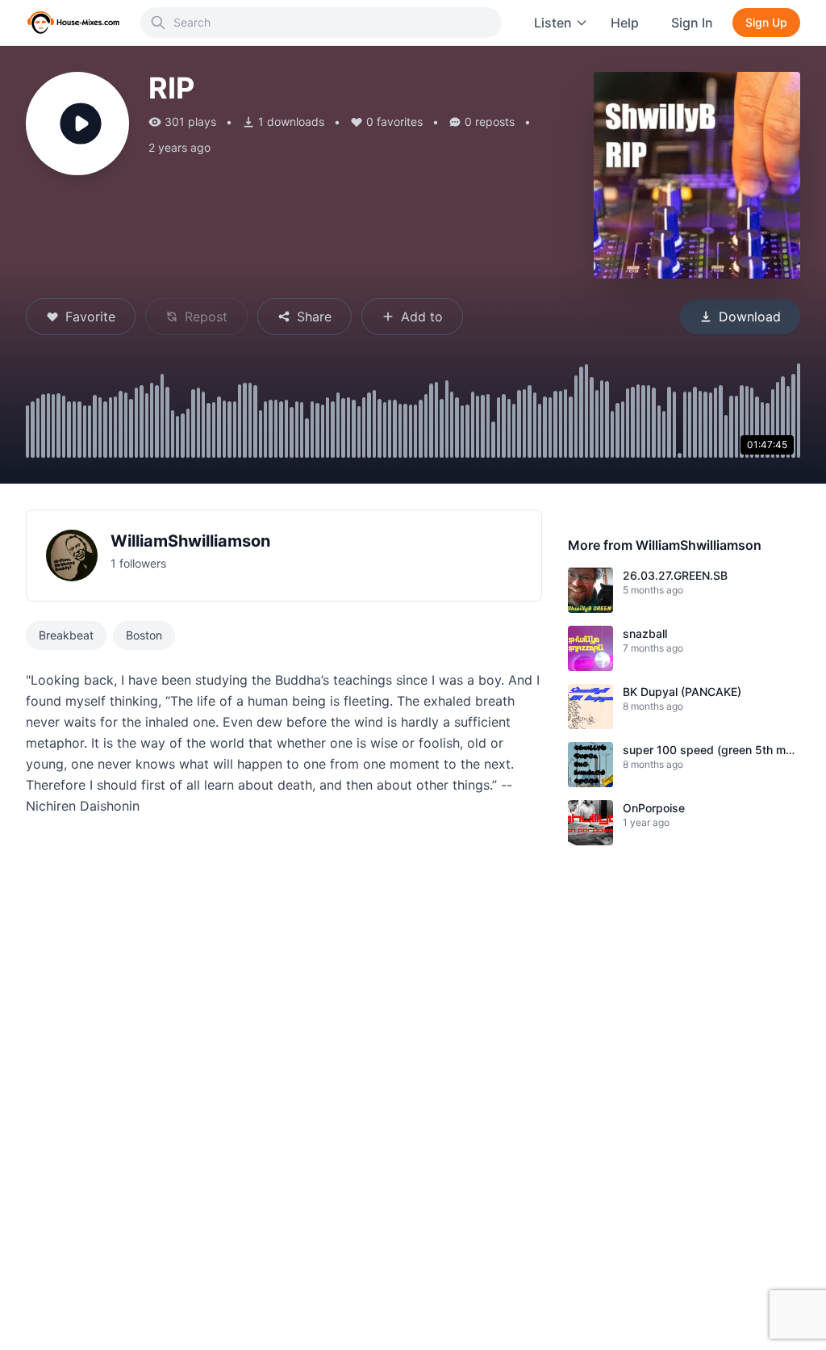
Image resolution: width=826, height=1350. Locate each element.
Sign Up (766, 22)
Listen (553, 23)
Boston (144, 635)
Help (625, 23)
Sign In (692, 23)
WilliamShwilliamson (190, 541)
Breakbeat (66, 635)
